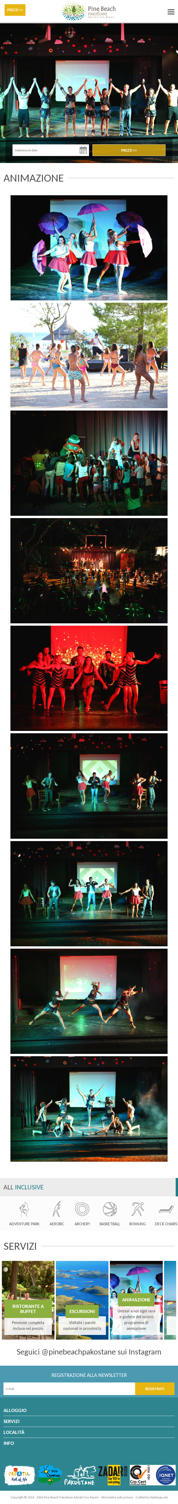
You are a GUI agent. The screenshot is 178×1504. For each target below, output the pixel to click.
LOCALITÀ (13, 1432)
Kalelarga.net (159, 1497)
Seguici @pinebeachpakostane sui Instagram (89, 1352)
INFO (8, 1443)
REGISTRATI (154, 1389)
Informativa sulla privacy (117, 1497)
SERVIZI (11, 1421)
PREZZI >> (15, 10)
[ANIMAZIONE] (89, 247)
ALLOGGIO (14, 1410)
